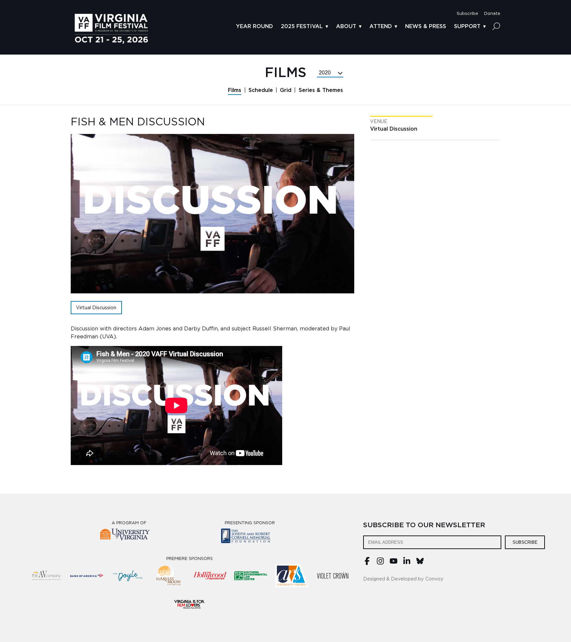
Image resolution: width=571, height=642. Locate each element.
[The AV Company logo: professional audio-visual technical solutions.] (45, 575)
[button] (467, 14)
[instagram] (380, 563)
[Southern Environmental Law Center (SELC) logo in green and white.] (250, 575)
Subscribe (525, 542)
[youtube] (394, 563)
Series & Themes (321, 90)
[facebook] (367, 563)
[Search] (496, 26)
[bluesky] (420, 563)
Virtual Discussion (96, 307)
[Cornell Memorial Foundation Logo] (250, 537)
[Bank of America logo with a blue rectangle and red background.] (86, 575)
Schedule (260, 90)
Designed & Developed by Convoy (403, 579)
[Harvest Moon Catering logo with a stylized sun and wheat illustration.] (168, 575)
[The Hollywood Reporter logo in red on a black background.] (209, 575)
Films (234, 90)
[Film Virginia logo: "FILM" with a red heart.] (189, 604)
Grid (285, 90)
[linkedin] (407, 563)
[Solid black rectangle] (332, 575)
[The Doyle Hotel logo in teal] (127, 575)
